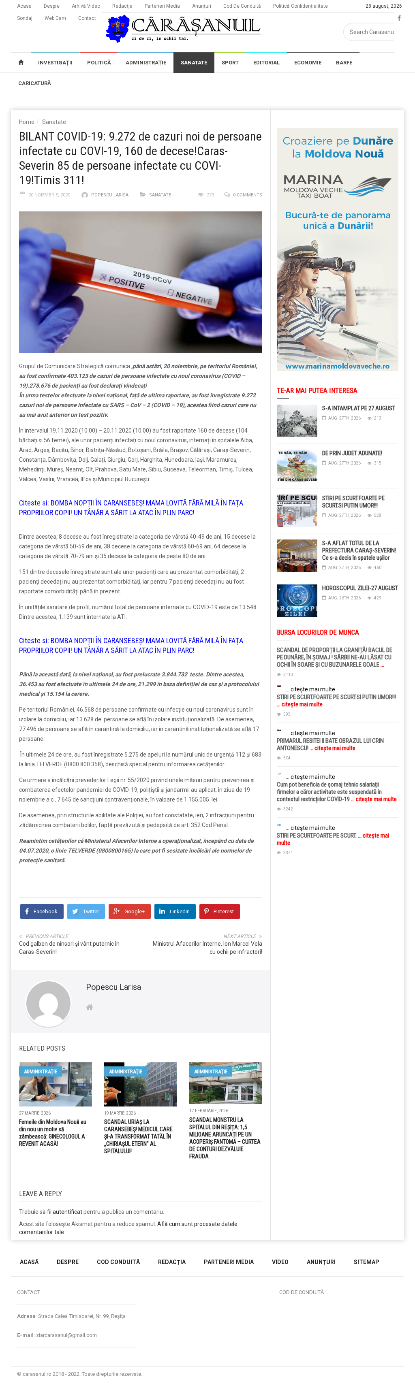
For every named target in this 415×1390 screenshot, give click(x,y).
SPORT (230, 63)
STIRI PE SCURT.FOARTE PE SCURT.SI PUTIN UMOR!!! (353, 502)
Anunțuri (201, 6)
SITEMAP (366, 1262)
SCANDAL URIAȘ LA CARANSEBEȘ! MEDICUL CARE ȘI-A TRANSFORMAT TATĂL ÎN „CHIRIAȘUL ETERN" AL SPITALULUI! (138, 1136)
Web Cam (55, 18)
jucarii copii (14, 1244)
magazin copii (47, 1244)
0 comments (247, 195)
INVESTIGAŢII (55, 63)
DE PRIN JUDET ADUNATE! (352, 453)
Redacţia (122, 6)
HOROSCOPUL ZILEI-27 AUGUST (360, 588)
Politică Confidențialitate (300, 6)
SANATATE (194, 63)
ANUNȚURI (321, 1262)
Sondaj (24, 18)
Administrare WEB (375, 1374)
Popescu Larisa (109, 195)
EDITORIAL (266, 63)
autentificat (67, 1212)
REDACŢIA (172, 1262)
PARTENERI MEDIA (229, 1262)
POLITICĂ (99, 63)
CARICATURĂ (34, 83)
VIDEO (280, 1262)
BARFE (344, 63)
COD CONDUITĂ (118, 1262)
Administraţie (40, 1071)
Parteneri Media (162, 6)
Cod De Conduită (242, 6)
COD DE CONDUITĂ (301, 1292)
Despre (52, 6)
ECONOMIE (307, 63)
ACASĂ (29, 1262)
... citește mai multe (310, 689)
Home (26, 122)
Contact (87, 18)
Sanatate (54, 122)
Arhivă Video (86, 6)
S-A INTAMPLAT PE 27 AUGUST (358, 408)
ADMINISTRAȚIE (146, 63)
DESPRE (68, 1262)
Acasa (24, 6)
